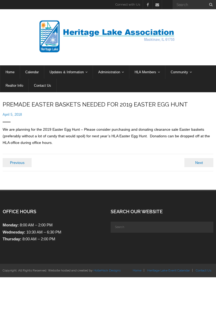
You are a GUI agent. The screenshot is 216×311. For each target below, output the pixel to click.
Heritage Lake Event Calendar (168, 270)
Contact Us (203, 270)
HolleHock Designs (107, 270)
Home (137, 270)
